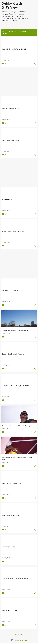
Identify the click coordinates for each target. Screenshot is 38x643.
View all (4, 33)
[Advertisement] (19, 82)
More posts (19, 634)
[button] (35, 64)
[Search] (31, 3)
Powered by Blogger (20, 640)
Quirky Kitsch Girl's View (11, 5)
